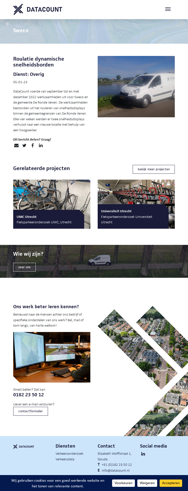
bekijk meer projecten (154, 169)
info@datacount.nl (115, 470)
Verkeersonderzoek (69, 453)
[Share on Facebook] (32, 145)
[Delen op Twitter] (24, 145)
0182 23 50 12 (28, 395)
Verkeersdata (65, 458)
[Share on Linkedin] (41, 145)
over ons (24, 267)
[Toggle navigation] (170, 9)
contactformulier (30, 411)
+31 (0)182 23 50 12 (117, 464)
